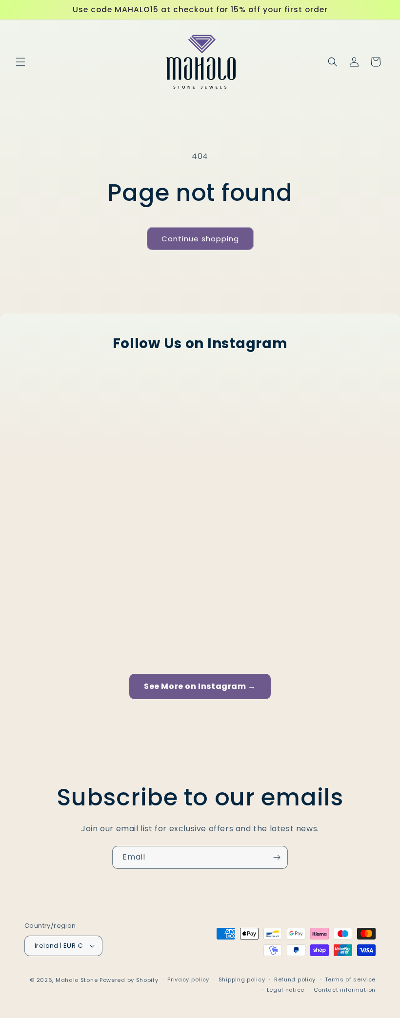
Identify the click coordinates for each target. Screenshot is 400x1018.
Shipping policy (242, 979)
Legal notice (285, 990)
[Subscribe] (276, 857)
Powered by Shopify (129, 980)
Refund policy (295, 979)
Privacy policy (188, 979)
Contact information (345, 990)
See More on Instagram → (200, 686)
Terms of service (350, 979)
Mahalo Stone (78, 980)
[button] (20, 62)
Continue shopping (200, 239)
